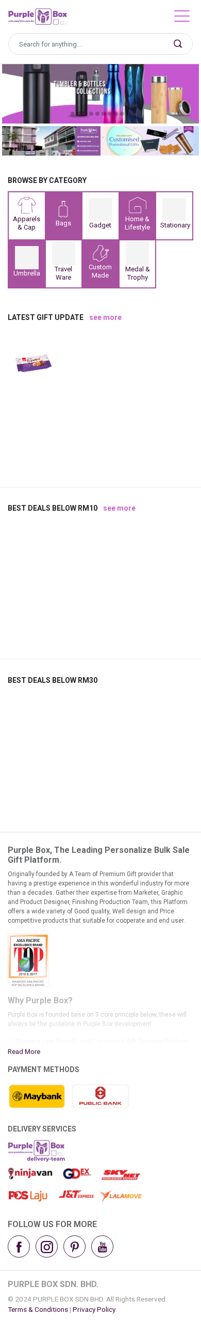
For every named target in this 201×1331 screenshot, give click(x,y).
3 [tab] (91, 114)
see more (105, 317)
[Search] (177, 44)
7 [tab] (116, 114)
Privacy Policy (94, 1309)
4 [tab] (97, 114)
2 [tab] (82, 114)
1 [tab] (73, 114)
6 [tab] (110, 114)
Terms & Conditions (38, 1309)
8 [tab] (122, 114)
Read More (24, 1051)
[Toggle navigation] (182, 18)
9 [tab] (128, 114)
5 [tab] (104, 114)
